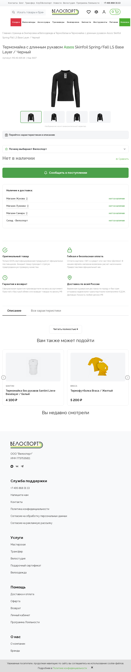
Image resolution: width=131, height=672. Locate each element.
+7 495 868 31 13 (112, 3)
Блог (21, 3)
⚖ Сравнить (122, 159)
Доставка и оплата (22, 594)
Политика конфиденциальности (30, 509)
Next (127, 377)
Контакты (13, 3)
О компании (18, 643)
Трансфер (30, 3)
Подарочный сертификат (26, 565)
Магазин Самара (15, 213)
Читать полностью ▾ (65, 329)
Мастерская (18, 544)
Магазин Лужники (16, 206)
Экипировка (30, 33)
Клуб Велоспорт (44, 3)
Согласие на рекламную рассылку (31, 523)
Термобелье (62, 33)
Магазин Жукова (15, 198)
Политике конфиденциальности (70, 668)
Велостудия (69, 3)
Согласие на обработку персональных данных (39, 516)
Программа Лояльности (87, 3)
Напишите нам (19, 495)
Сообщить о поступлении (68, 172)
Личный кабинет (20, 615)
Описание (14, 310)
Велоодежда (46, 33)
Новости (57, 3)
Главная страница (11, 33)
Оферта (15, 601)
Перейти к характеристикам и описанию (31, 135)
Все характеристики (46, 310)
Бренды (15, 650)
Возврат (16, 608)
